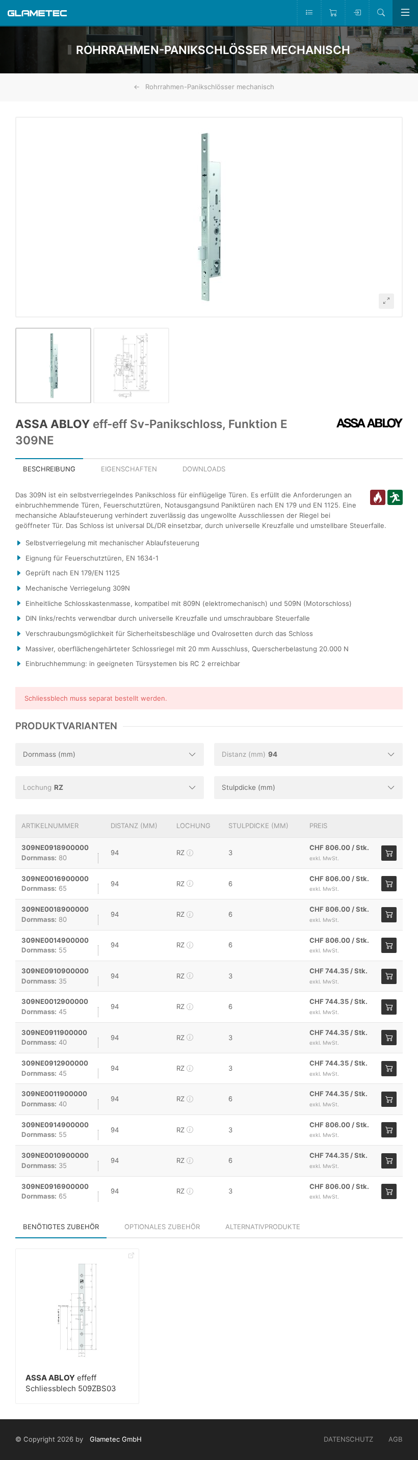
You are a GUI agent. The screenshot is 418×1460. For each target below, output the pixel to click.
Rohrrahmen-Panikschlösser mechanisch (209, 87)
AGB (395, 1439)
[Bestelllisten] (309, 12)
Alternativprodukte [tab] (262, 1227)
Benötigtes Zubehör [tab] (61, 1227)
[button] (209, 217)
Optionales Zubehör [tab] (162, 1227)
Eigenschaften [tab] (129, 469)
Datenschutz (348, 1439)
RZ (181, 852)
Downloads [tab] (203, 469)
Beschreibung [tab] (49, 469)
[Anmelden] (357, 12)
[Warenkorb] (333, 12)
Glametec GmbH (116, 1439)
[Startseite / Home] (37, 12)
